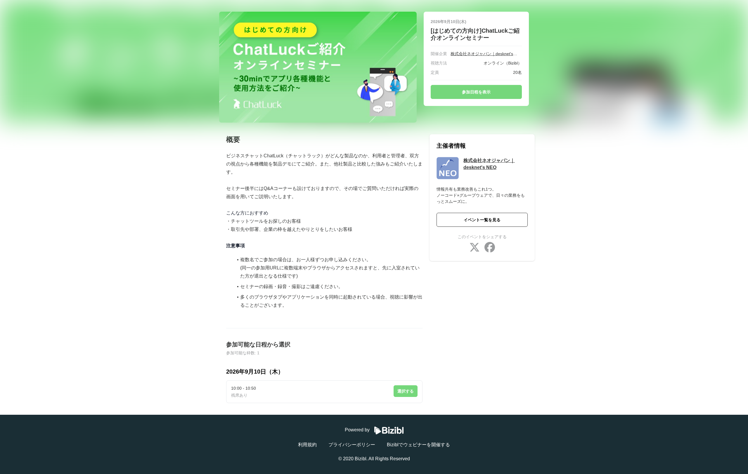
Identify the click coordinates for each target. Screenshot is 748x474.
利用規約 (307, 444)
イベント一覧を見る (482, 219)
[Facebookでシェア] (489, 248)
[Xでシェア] (474, 248)
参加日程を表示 (476, 92)
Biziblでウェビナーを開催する (418, 444)
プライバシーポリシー (351, 444)
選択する (405, 391)
